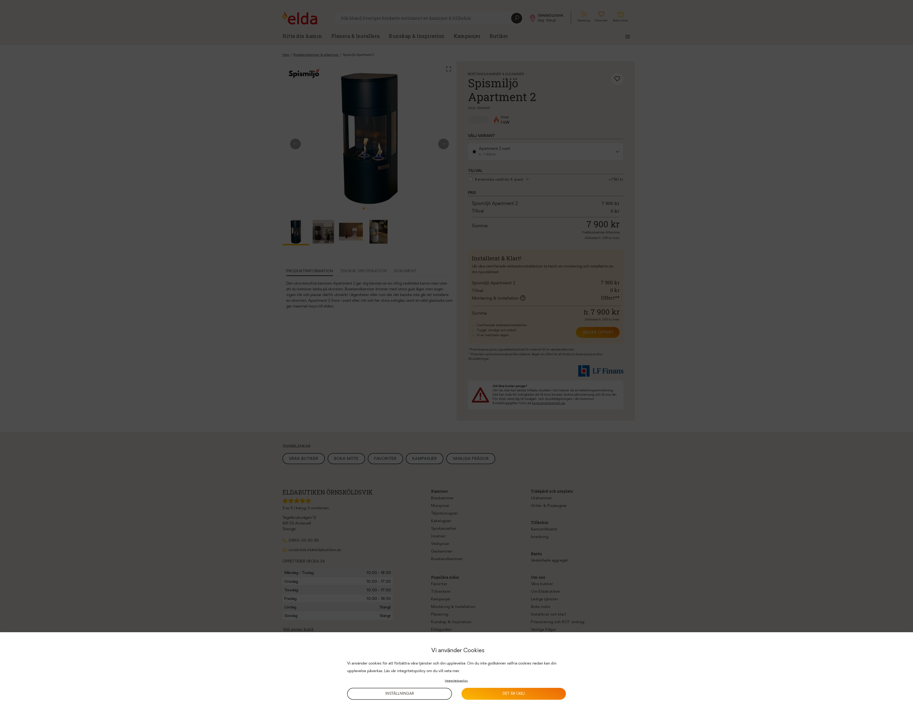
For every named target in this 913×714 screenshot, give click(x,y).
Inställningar (399, 694)
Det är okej (514, 694)
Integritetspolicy (456, 681)
